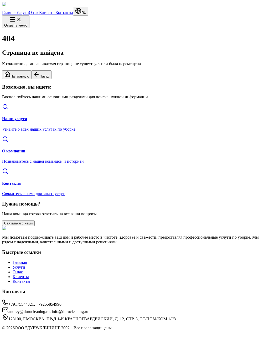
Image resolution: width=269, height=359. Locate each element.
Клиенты (47, 12)
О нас (34, 12)
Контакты (64, 12)
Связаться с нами (18, 223)
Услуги (22, 12)
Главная (9, 12)
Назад (44, 76)
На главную (20, 76)
